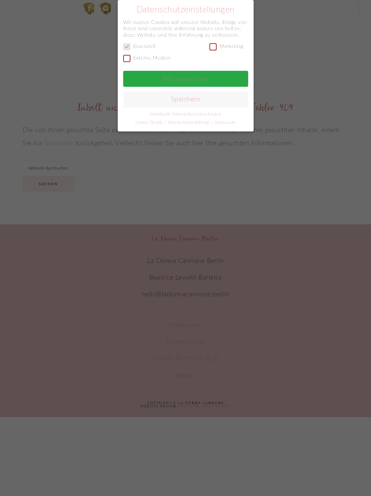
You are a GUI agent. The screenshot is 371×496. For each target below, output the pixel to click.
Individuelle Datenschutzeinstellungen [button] (185, 114)
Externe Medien (152, 58)
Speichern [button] (185, 99)
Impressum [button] (224, 123)
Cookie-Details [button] (150, 123)
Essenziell (144, 46)
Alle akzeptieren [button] (185, 79)
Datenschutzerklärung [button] (189, 123)
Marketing (231, 46)
